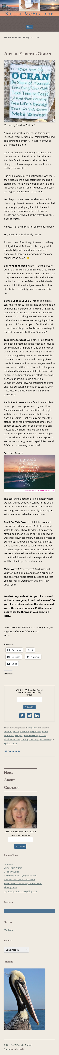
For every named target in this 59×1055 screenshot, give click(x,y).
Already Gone (10, 887)
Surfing (24, 739)
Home (8, 772)
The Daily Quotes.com (40, 739)
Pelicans (42, 735)
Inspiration (35, 731)
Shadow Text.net (12, 739)
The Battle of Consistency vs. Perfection (23, 883)
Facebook (22, 715)
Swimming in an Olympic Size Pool (20, 875)
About (9, 780)
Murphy (19, 735)
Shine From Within (13, 867)
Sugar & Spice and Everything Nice (20, 891)
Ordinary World (11, 871)
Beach (16, 731)
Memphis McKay (18, 1049)
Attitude (8, 731)
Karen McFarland (29, 6)
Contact (11, 788)
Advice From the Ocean (27, 53)
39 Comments (12, 751)
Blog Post (32, 727)
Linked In (37, 715)
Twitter (29, 715)
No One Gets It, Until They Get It (19, 879)
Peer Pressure (31, 735)
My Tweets (10, 930)
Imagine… (8, 863)
